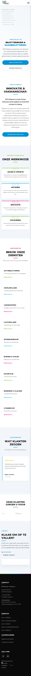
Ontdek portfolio (15, 68)
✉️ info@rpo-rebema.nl (8, 555)
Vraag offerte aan (15, 62)
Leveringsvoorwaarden (7, 642)
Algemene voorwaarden (8, 639)
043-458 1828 (6, 595)
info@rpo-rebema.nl (8, 597)
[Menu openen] (28, 3)
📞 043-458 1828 (6, 552)
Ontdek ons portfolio (15, 134)
